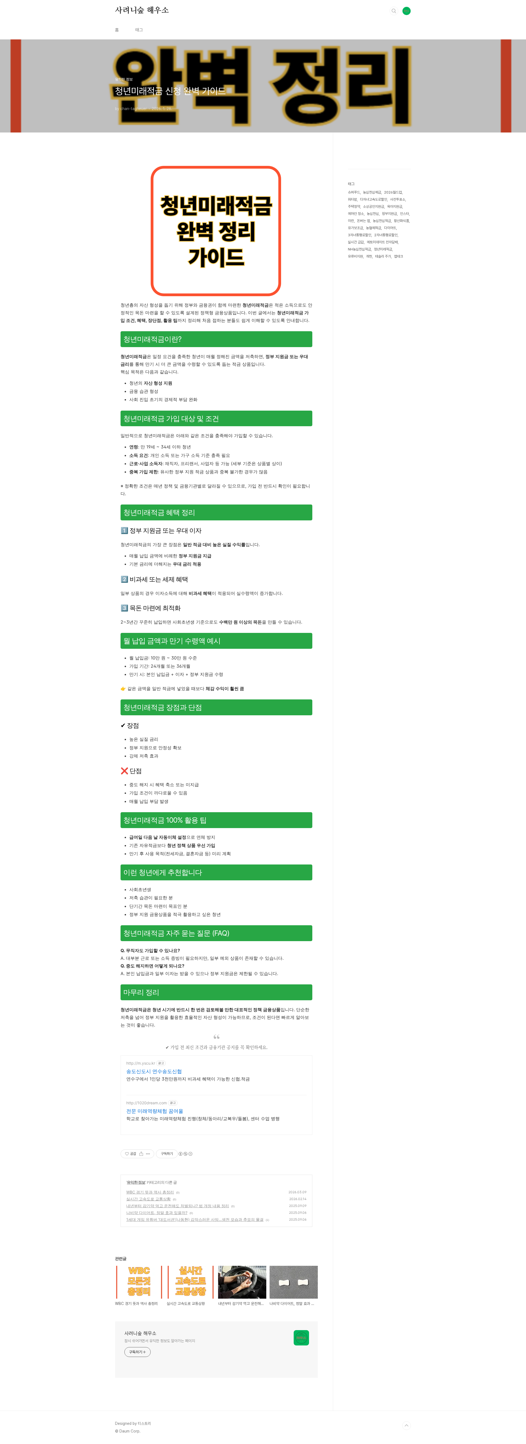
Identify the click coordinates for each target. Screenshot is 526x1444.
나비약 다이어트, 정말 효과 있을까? (156, 1212)
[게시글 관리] (148, 1154)
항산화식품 (401, 221)
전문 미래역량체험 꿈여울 (154, 1111)
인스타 (404, 214)
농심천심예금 (372, 192)
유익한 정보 (136, 1182)
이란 (351, 221)
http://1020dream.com (146, 1102)
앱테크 (398, 256)
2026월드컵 (393, 192)
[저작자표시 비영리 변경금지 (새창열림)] (185, 1154)
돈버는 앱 (363, 221)
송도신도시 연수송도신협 (154, 1071)
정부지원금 (389, 214)
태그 (139, 30)
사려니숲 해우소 (141, 11)
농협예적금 (373, 228)
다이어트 (390, 228)
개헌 (369, 256)
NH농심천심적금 (359, 249)
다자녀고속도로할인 (373, 199)
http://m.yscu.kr (140, 1063)
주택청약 (354, 206)
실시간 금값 (356, 242)
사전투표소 (397, 199)
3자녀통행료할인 (359, 235)
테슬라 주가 (383, 256)
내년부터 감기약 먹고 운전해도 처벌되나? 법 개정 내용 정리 (177, 1205)
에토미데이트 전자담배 (382, 242)
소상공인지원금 (373, 206)
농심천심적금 (382, 221)
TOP (406, 1425)
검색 (394, 11)
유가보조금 (355, 228)
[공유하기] (141, 1154)
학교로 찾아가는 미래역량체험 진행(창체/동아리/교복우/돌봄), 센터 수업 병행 (203, 1118)
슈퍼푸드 (354, 192)
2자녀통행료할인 (386, 235)
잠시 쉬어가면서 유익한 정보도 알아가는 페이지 (159, 1341)
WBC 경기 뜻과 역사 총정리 (150, 1192)
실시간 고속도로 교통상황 (148, 1199)
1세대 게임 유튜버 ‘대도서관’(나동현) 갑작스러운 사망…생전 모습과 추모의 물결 (195, 1219)
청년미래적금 (383, 249)
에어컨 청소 (356, 214)
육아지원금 (394, 206)
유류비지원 (355, 256)
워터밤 (352, 199)
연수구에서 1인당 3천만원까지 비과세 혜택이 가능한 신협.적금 (188, 1079)
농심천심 (373, 214)
